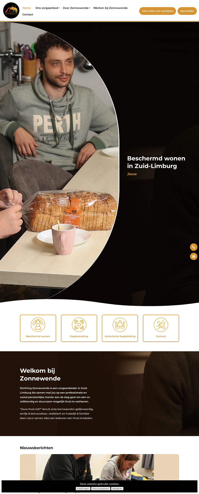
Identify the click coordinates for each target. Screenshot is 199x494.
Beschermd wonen (38, 336)
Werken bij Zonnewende (110, 7)
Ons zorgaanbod (46, 7)
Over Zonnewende (76, 7)
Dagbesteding (79, 336)
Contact (27, 14)
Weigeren (117, 488)
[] (193, 262)
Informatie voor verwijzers (157, 10)
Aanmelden (187, 10)
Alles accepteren (100, 488)
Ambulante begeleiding (120, 336)
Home (26, 7)
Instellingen (83, 488)
